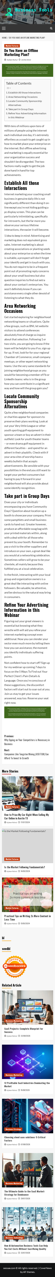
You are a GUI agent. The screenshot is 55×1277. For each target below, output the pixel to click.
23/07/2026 (25, 1252)
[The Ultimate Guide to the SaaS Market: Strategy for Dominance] (27, 1170)
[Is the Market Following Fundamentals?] (27, 846)
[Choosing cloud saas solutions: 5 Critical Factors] (27, 1116)
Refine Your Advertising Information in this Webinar (27, 115)
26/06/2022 (26, 60)
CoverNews (45, 1268)
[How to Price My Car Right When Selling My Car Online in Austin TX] (27, 793)
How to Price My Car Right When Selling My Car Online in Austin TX (26, 816)
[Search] (51, 28)
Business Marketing (14, 1021)
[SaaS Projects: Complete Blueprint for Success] (27, 1007)
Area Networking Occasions (23, 96)
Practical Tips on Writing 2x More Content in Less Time (27, 917)
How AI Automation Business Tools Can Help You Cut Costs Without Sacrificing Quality (26, 1247)
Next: (26, 754)
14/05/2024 (25, 871)
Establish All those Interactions (24, 92)
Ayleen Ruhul (12, 60)
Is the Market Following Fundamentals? (24, 867)
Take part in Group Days (20, 109)
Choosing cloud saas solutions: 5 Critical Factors (24, 1138)
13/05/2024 (25, 923)
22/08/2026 (25, 1035)
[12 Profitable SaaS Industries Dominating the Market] (27, 1062)
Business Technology (14, 1237)
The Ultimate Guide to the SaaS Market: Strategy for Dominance (24, 1193)
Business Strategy (13, 1129)
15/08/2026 (25, 1090)
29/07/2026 (25, 1198)
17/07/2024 (25, 822)
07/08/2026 (25, 1144)
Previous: (27, 740)
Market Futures (12, 45)
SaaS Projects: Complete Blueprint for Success (23, 1030)
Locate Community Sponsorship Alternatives (25, 102)
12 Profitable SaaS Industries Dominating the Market (27, 1084)
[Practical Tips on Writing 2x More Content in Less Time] (27, 894)
